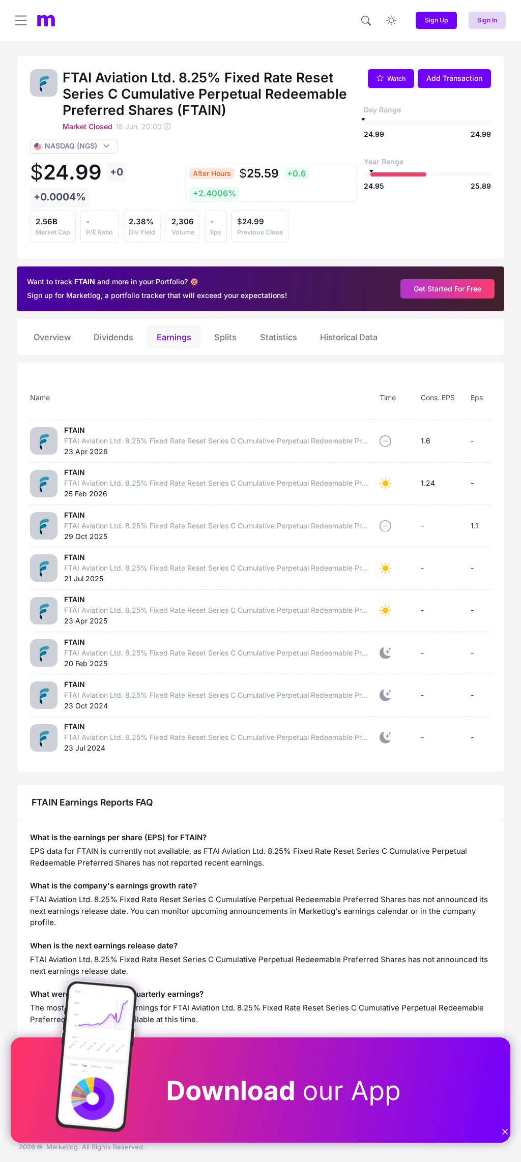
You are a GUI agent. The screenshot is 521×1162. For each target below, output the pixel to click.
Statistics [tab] (278, 337)
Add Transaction (454, 78)
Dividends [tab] (113, 337)
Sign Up (436, 20)
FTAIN (74, 430)
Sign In (487, 20)
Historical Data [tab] (349, 337)
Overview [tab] (52, 337)
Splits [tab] (225, 337)
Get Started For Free (447, 288)
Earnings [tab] (174, 337)
